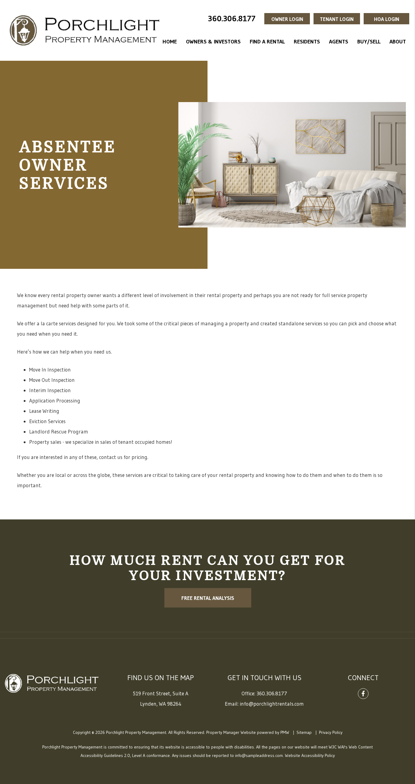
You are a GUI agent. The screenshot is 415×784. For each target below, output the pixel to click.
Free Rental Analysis (207, 598)
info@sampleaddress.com (259, 755)
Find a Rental (267, 41)
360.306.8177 (232, 18)
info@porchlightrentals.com (272, 703)
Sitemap (304, 732)
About (397, 41)
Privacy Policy (330, 732)
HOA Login (386, 19)
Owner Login (287, 19)
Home (170, 41)
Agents (338, 41)
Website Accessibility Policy (310, 755)
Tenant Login (337, 19)
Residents (307, 41)
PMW (284, 732)
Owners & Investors (213, 41)
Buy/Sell (368, 41)
